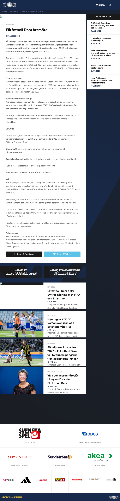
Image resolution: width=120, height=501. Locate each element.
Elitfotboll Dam (54, 372)
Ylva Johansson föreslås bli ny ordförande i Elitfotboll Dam (63, 379)
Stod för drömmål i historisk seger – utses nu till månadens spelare (103, 53)
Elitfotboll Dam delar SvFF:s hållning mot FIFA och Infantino (102, 25)
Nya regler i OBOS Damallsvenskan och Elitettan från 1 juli (60, 322)
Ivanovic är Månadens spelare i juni (101, 39)
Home (4, 11)
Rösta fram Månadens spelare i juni (101, 66)
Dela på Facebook (25, 254)
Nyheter (14, 11)
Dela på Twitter (64, 254)
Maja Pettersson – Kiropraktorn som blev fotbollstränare (101, 80)
